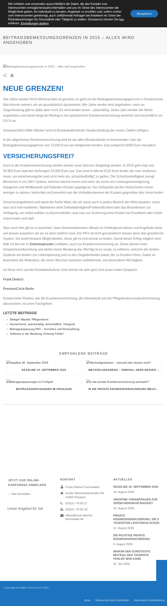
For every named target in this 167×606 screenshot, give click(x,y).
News (87, 600)
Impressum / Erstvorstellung (149, 600)
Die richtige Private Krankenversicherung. (132, 537)
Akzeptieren (144, 13)
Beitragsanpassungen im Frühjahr (44, 389)
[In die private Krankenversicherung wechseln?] (124, 381)
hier (121, 19)
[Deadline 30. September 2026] (44, 362)
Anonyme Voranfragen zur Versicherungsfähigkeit (135, 501)
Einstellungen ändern (34, 23)
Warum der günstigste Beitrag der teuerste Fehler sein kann (131, 555)
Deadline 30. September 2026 (44, 370)
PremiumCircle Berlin (18, 288)
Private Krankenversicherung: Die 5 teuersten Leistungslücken (136, 519)
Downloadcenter (42, 244)
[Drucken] (14, 75)
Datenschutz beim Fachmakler (112, 600)
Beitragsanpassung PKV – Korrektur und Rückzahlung (44, 329)
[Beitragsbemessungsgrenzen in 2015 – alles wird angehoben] (83, 66)
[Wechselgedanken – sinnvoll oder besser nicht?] (124, 362)
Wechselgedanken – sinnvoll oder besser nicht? (125, 370)
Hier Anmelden (21, 494)
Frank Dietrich (14, 279)
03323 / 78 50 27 (76, 503)
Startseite (66, 51)
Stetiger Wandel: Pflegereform (29, 319)
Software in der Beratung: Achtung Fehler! (37, 333)
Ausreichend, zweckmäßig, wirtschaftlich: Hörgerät (42, 324)
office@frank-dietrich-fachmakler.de (79, 517)
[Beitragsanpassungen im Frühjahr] (44, 381)
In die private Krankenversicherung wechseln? (125, 389)
